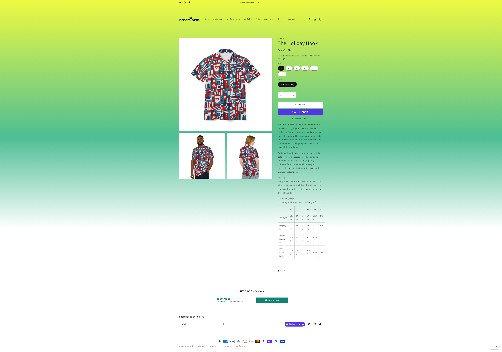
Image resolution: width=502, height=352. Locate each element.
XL (305, 68)
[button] (309, 19)
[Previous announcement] (223, 2)
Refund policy (214, 346)
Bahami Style (188, 346)
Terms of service (239, 346)
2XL (314, 68)
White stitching (287, 84)
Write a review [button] (272, 300)
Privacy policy (226, 346)
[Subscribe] (223, 324)
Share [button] (282, 271)
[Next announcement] (279, 2)
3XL (282, 74)
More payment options (300, 118)
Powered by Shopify (200, 346)
